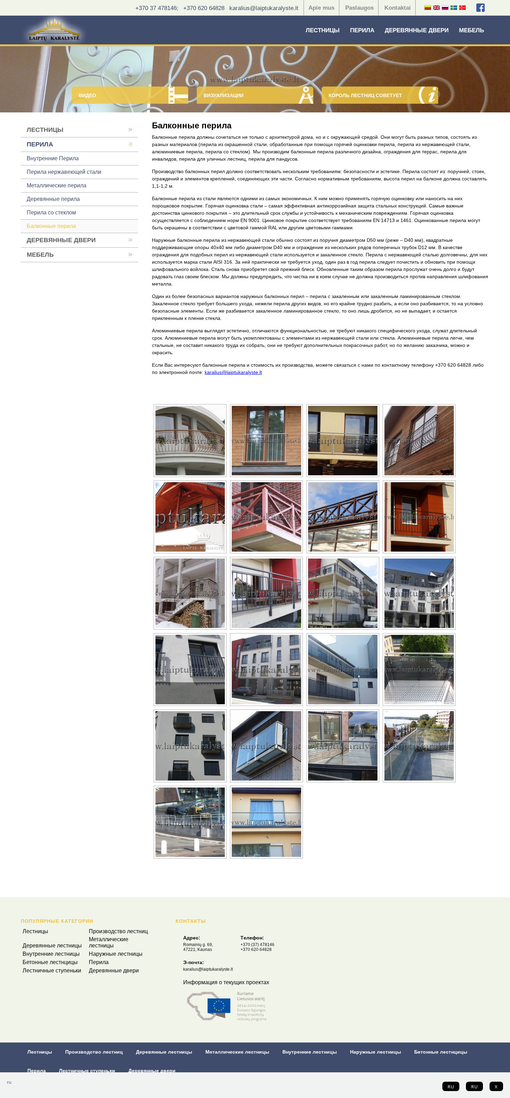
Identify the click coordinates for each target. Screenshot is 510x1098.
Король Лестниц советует (365, 95)
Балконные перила (51, 226)
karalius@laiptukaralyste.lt (263, 8)
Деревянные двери (417, 30)
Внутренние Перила (53, 158)
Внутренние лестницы (51, 954)
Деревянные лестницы (52, 945)
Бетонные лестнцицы (50, 962)
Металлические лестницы (108, 942)
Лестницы (323, 30)
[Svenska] (453, 7)
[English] (436, 7)
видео (87, 95)
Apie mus (321, 8)
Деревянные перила (53, 199)
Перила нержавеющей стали (64, 172)
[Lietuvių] (427, 7)
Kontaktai (397, 8)
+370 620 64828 (203, 8)
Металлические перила (56, 185)
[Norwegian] (462, 7)
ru (451, 1086)
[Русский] (445, 7)
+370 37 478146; (156, 8)
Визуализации (224, 95)
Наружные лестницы (116, 954)
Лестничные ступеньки (52, 970)
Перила (362, 30)
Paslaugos (359, 8)
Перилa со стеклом (51, 212)
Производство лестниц (118, 931)
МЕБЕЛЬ (471, 30)
